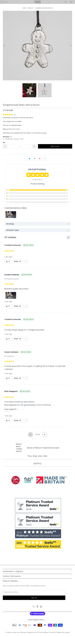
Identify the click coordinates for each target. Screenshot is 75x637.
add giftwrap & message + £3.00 (14, 139)
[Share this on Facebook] (35, 158)
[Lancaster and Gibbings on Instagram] (40, 607)
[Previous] (4, 45)
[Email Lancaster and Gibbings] (33, 607)
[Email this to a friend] (45, 158)
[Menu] (1, 2)
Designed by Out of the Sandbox (37, 632)
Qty (4, 142)
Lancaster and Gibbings (18, 632)
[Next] (70, 45)
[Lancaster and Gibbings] (37, 2)
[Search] (66, 2)
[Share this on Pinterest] (40, 158)
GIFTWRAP (6, 137)
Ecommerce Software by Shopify (59, 632)
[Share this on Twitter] (29, 158)
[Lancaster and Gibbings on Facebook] (37, 607)
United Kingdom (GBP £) (36, 620)
